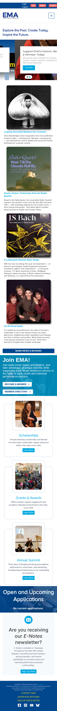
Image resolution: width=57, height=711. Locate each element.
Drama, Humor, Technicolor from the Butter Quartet (25, 194)
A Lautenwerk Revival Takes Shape (21, 260)
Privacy (40, 684)
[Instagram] (25, 705)
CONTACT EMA (28, 693)
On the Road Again (13, 326)
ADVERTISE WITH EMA (28, 697)
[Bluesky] (38, 705)
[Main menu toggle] (51, 16)
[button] (33, 5)
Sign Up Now (28, 671)
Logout (25, 7)
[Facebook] (19, 705)
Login (24, 4)
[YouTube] (31, 705)
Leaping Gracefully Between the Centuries (25, 132)
